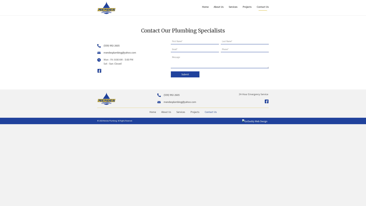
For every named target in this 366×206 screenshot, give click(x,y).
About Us (166, 112)
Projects (194, 112)
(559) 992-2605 (112, 45)
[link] (205, 8)
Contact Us (211, 112)
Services (180, 112)
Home (152, 112)
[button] (99, 71)
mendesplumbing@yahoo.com (120, 52)
